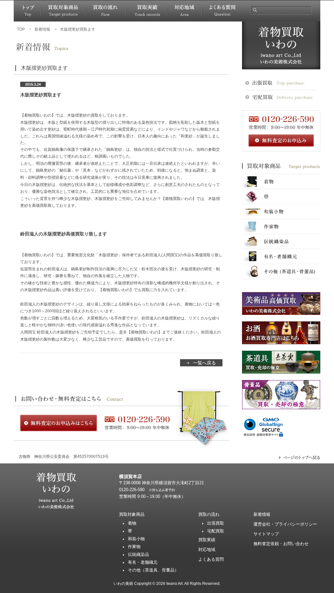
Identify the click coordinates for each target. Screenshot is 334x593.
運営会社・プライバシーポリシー (285, 524)
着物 (281, 181)
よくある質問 (222, 10)
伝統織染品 (281, 241)
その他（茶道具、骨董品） (153, 570)
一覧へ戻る (204, 362)
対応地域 (184, 10)
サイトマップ (266, 533)
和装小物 (281, 211)
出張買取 (215, 523)
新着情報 (261, 514)
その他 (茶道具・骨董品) (281, 271)
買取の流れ (105, 10)
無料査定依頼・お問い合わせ (281, 543)
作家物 (281, 226)
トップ (27, 10)
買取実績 (146, 10)
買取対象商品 (63, 10)
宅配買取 (215, 531)
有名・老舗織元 (281, 256)
